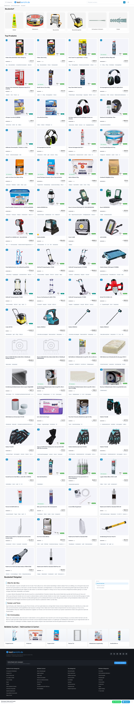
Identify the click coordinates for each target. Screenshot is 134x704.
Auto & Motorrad (10, 675)
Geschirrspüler (102, 675)
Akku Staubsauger (41, 671)
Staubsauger (101, 677)
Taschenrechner (71, 684)
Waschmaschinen (72, 688)
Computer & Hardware (11, 671)
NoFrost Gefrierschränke (42, 679)
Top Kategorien (72, 668)
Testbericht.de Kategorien (12, 668)
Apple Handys (102, 688)
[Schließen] (132, 702)
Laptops (69, 682)
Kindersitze (101, 684)
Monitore (101, 679)
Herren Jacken (71, 677)
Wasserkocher (71, 686)
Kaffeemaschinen (72, 675)
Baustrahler (56, 30)
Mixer (100, 686)
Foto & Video (9, 679)
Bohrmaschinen (71, 673)
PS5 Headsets (40, 688)
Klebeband (35, 29)
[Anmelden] (128, 2)
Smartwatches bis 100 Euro (43, 686)
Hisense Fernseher (41, 677)
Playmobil (39, 675)
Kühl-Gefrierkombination (104, 673)
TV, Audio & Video (10, 677)
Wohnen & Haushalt (10, 688)
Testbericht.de (7, 5)
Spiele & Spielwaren (10, 690)
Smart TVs (39, 682)
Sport (7, 682)
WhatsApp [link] (117, 701)
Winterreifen (101, 682)
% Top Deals (101, 690)
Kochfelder (70, 679)
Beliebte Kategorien (104, 668)
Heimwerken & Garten (15, 5)
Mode (7, 684)
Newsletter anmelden (120, 662)
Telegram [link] (126, 701)
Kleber (14, 30)
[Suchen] (124, 2)
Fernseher (101, 671)
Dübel (118, 29)
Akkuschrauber (71, 671)
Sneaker (39, 684)
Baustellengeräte (76, 30)
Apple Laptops (40, 673)
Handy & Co (9, 673)
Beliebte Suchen (41, 668)
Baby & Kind (9, 695)
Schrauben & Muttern (97, 29)
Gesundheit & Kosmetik (11, 693)
